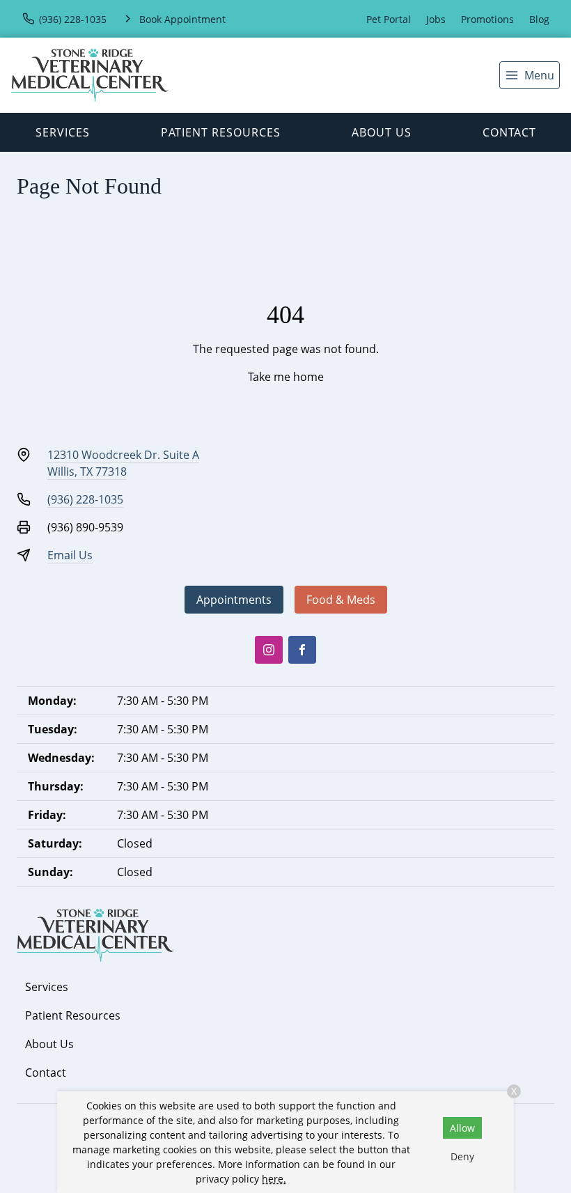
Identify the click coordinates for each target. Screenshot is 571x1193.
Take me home (286, 376)
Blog (539, 19)
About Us (382, 132)
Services (63, 132)
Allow (462, 1127)
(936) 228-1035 (85, 499)
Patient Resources (221, 132)
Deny (462, 1156)
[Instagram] (269, 650)
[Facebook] (302, 650)
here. (274, 1178)
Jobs (436, 19)
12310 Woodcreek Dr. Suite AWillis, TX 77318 (123, 463)
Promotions (487, 19)
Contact (509, 132)
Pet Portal (388, 19)
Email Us (70, 555)
